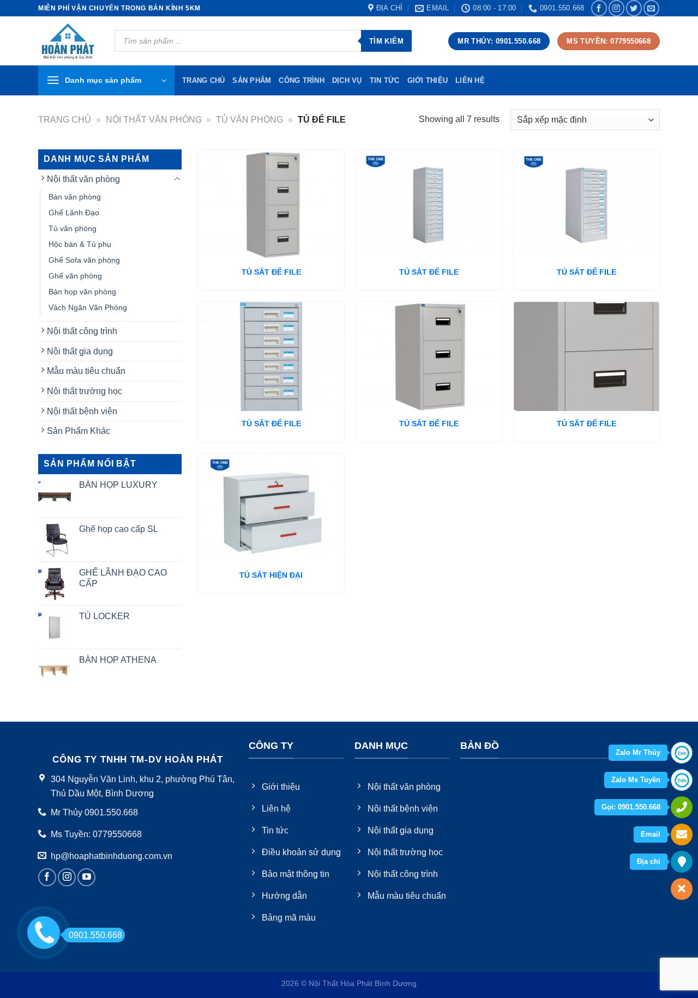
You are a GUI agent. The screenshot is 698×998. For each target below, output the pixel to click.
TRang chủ (203, 80)
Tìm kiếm (386, 41)
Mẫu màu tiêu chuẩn (86, 371)
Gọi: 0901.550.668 (630, 807)
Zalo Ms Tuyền (635, 780)
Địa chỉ (648, 861)
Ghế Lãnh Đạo (74, 212)
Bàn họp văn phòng (82, 291)
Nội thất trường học (84, 391)
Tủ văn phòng (249, 119)
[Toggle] (177, 179)
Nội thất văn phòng (154, 119)
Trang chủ (64, 119)
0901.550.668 (95, 935)
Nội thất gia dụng (80, 351)
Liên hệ (470, 80)
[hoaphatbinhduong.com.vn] (68, 41)
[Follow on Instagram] (616, 8)
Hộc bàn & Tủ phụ (80, 244)
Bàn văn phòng (75, 196)
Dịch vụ (347, 80)
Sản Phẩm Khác (78, 431)
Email (650, 834)
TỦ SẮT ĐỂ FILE (271, 272)
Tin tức (385, 80)
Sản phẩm (251, 80)
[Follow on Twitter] (634, 8)
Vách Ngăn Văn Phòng (88, 307)
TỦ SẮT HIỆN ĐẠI (271, 575)
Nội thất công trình (82, 331)
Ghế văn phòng (75, 275)
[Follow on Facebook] (599, 8)
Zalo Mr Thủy (638, 752)
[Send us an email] (651, 8)
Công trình (301, 80)
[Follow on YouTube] (86, 877)
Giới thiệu (427, 80)
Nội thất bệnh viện (82, 411)
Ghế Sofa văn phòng (84, 260)
